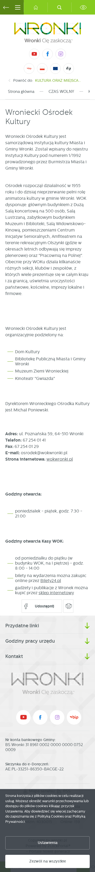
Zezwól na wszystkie (47, 861)
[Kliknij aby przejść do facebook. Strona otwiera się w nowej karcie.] (47, 54)
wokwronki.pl (59, 459)
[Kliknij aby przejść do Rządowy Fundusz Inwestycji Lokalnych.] (42, 68)
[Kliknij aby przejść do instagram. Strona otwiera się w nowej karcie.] (60, 54)
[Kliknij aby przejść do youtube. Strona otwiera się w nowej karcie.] (34, 54)
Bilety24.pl (50, 580)
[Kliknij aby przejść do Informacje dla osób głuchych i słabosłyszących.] (68, 68)
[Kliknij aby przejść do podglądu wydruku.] (68, 606)
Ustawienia (48, 843)
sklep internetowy (56, 592)
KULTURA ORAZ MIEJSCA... (58, 80)
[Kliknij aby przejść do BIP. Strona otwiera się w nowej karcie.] (29, 68)
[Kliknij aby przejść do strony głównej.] (35, 7)
